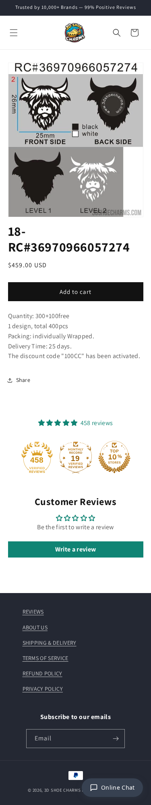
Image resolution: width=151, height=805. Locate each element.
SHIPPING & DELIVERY (50, 642)
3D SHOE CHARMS (62, 790)
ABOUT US (35, 627)
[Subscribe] (115, 738)
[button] (14, 33)
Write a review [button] (75, 549)
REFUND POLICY (42, 673)
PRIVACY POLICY (43, 688)
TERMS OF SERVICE (45, 658)
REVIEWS (33, 611)
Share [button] (23, 380)
